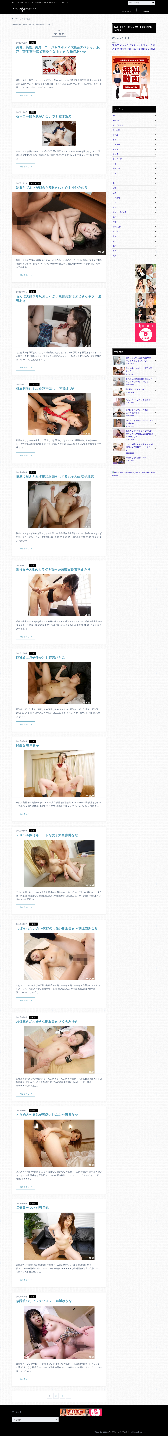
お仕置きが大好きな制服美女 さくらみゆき (47, 1021)
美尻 (114, 251)
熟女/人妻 (117, 227)
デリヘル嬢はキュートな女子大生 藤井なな (47, 835)
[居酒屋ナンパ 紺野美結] (59, 1258)
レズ (114, 173)
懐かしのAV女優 (119, 212)
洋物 (114, 222)
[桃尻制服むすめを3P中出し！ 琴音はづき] (59, 433)
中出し (115, 183)
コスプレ (116, 144)
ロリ (114, 178)
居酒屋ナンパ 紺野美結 (32, 1208)
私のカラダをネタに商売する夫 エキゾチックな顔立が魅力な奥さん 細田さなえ (140, 435)
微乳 (114, 207)
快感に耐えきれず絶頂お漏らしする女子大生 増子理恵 (55, 476)
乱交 (114, 188)
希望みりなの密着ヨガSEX (137, 459)
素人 (114, 236)
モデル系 (116, 168)
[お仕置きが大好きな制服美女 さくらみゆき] (59, 1072)
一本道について (127, 11)
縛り (114, 241)
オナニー (116, 135)
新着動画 (146, 11)
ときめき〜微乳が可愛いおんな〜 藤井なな (47, 1114)
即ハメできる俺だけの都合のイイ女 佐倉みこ (140, 423)
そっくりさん (118, 125)
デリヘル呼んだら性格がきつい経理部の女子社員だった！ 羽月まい (140, 448)
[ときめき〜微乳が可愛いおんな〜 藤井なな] (59, 1165)
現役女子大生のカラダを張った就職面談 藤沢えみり (53, 569)
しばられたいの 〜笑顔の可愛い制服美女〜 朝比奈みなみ (57, 928)
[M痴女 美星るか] (59, 795)
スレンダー (117, 149)
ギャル (115, 139)
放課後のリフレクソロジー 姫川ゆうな (44, 1301)
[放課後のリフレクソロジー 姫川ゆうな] (59, 1357)
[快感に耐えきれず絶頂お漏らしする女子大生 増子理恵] (59, 526)
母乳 (114, 217)
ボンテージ (117, 159)
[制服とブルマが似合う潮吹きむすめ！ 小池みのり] (59, 253)
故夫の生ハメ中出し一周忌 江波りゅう (139, 371)
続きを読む (24, 95)
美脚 (114, 256)
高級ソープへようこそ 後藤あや (139, 401)
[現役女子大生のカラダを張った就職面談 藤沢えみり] (59, 614)
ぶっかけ (116, 130)
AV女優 (116, 120)
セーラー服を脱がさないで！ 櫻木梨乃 (43, 116)
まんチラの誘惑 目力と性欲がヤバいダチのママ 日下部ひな (139, 382)
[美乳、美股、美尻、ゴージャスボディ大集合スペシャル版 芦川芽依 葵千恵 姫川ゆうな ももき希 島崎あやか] (59, 73)
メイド (115, 164)
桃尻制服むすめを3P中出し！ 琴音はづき (45, 388)
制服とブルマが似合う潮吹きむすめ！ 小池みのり (52, 187)
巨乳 (114, 202)
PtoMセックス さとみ (135, 390)
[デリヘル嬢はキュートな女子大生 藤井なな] (59, 885)
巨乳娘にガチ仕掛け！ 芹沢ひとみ (40, 657)
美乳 (114, 246)
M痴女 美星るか (27, 745)
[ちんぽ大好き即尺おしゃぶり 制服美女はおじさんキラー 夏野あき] (59, 345)
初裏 (114, 193)
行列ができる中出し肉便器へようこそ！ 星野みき (140, 413)
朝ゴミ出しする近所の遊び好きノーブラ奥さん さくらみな (140, 361)
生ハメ (115, 231)
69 (114, 115)
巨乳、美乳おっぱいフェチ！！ (24, 9)
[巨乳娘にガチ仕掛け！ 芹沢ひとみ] (59, 702)
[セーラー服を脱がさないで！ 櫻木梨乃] (59, 144)
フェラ (115, 154)
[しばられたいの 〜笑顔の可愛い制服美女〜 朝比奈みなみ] (59, 978)
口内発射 (116, 197)
